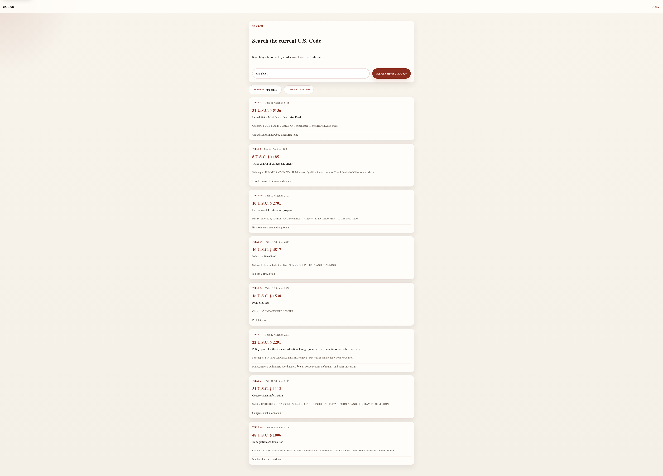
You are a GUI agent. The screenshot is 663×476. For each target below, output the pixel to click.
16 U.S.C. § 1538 (266, 296)
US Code (8, 6)
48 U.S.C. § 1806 (266, 435)
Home (655, 6)
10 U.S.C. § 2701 (266, 203)
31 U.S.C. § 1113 (266, 388)
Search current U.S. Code (391, 73)
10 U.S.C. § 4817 (266, 249)
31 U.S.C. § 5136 (266, 110)
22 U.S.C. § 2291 (266, 342)
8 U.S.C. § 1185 (265, 157)
